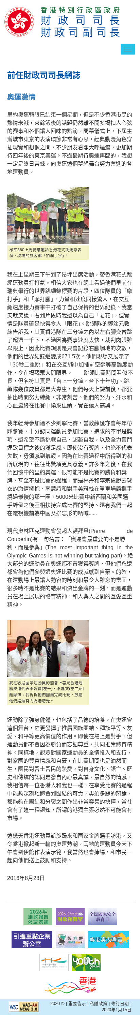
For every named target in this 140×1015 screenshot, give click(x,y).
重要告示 (77, 1003)
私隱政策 (98, 1003)
